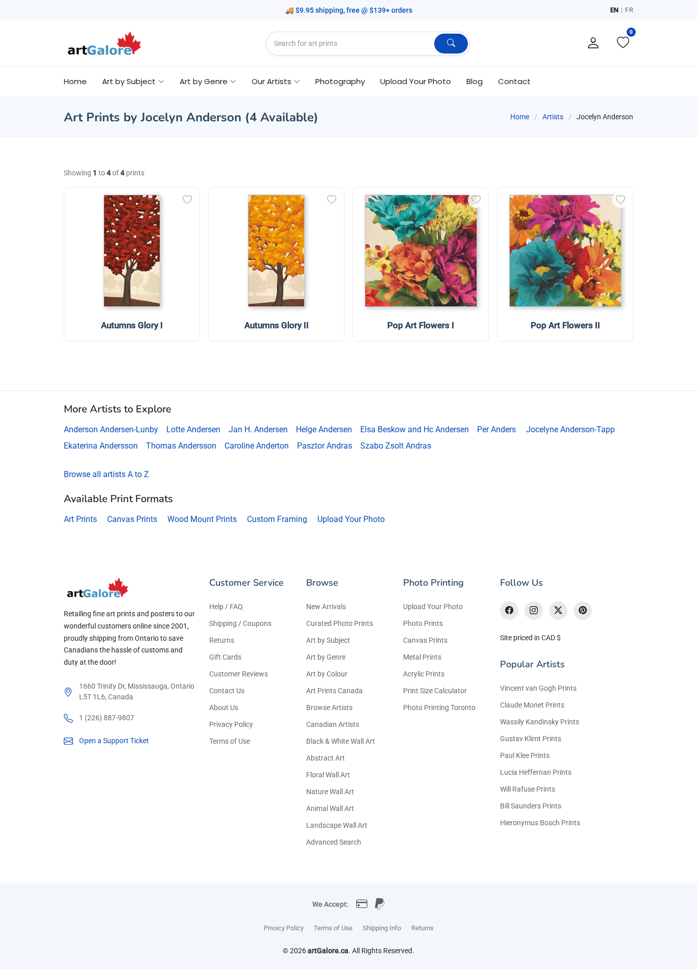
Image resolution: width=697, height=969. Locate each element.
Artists (552, 117)
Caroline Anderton (257, 446)
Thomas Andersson (181, 446)
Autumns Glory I (132, 325)
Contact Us (226, 691)
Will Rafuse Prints (527, 789)
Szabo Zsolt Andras (395, 446)
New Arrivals (326, 607)
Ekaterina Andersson (101, 446)
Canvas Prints (132, 519)
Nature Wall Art (330, 792)
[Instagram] (534, 610)
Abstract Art (325, 758)
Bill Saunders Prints (530, 806)
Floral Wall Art (328, 775)
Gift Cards (225, 657)
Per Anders (496, 429)
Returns (221, 640)
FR (629, 10)
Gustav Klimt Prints (530, 739)
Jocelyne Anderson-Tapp (570, 429)
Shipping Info (382, 928)
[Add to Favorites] (187, 200)
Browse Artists (329, 707)
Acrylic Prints (423, 674)
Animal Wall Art (330, 808)
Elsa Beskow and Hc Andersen (414, 429)
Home (75, 81)
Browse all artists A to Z (106, 474)
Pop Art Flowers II (565, 325)
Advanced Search (333, 842)
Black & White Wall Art (340, 741)
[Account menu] (593, 43)
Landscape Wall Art (336, 825)
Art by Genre (325, 657)
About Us (223, 707)
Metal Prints (422, 657)
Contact (514, 81)
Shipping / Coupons (240, 623)
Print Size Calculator (435, 691)
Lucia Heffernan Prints (535, 772)
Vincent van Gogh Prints (538, 688)
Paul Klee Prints (525, 755)
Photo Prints (423, 623)
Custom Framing (277, 519)
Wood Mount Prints (202, 519)
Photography (340, 81)
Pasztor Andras (324, 446)
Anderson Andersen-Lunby (111, 429)
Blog (474, 81)
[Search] (451, 44)
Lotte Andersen (193, 429)
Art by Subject (328, 640)
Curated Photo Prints (339, 623)
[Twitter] (558, 610)
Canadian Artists (332, 724)
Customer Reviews (238, 674)
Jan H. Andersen (258, 429)
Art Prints (80, 519)
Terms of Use (229, 741)
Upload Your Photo (415, 81)
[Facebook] (509, 610)
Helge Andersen (324, 429)
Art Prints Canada (334, 691)
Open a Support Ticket (114, 741)
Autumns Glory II (276, 325)
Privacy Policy (231, 724)
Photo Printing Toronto (439, 707)
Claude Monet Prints (532, 705)
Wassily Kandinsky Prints (539, 722)
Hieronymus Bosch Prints (540, 823)
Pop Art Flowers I (420, 325)
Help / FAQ (226, 607)
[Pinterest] (583, 610)
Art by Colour (326, 674)
